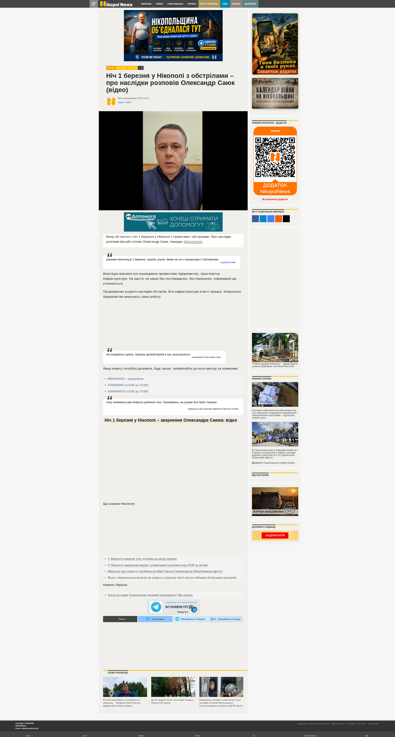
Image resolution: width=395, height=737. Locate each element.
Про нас (362, 724)
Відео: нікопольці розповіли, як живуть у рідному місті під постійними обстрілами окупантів (172, 577)
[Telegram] (263, 218)
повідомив (225, 262)
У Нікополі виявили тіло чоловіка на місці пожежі (142, 558)
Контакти (351, 724)
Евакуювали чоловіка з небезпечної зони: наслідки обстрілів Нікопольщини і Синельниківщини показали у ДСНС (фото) (221, 703)
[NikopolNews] (173, 607)
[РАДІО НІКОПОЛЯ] (275, 93)
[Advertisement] (173, 325)
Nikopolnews (193, 241)
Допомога (250, 4)
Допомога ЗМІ (338, 724)
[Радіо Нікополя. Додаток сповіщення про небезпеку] (275, 44)
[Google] (270, 218)
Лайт (225, 4)
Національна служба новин (279, 462)
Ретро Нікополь (209, 4)
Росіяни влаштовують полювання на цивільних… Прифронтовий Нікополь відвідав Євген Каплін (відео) (122, 703)
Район (159, 4)
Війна (124, 68)
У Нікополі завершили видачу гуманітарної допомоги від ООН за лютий (157, 565)
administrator (130, 98)
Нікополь (146, 4)
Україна (192, 4)
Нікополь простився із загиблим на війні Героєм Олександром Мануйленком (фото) (165, 571)
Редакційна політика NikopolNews (313, 724)
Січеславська (175, 4)
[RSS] (278, 218)
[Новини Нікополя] (116, 6)
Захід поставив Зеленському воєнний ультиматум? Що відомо (150, 595)
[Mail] (286, 218)
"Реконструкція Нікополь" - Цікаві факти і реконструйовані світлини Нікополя (274, 365)
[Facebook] (255, 218)
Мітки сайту (373, 724)
